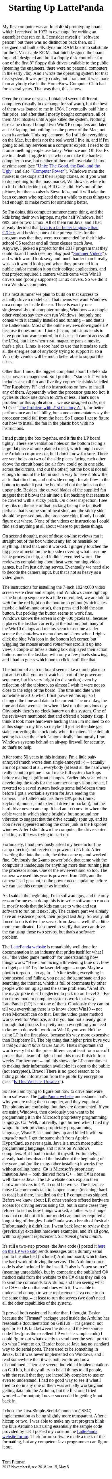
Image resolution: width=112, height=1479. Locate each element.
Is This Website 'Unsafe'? (36, 1081)
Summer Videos (87, 253)
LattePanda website (28, 946)
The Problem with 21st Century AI (50, 407)
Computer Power (48, 171)
